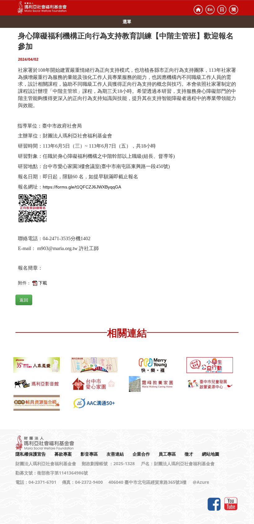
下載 (42, 282)
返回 (24, 299)
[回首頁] (198, 10)
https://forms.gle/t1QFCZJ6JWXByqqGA (82, 186)
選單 (127, 21)
